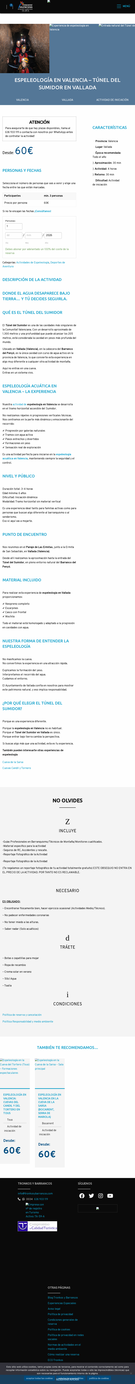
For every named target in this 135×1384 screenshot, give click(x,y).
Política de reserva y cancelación (21, 1015)
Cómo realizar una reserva (63, 1354)
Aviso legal (54, 1309)
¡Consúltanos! (43, 211)
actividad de (20, 404)
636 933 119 (41, 1199)
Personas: (10, 221)
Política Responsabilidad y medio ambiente (27, 1021)
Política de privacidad (60, 1314)
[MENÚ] (117, 6)
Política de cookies (59, 1329)
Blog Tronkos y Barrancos (63, 1297)
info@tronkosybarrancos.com (35, 1193)
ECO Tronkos (55, 1360)
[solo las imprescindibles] (131, 1373)
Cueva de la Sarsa (12, 762)
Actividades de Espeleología (32, 262)
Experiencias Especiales (62, 1303)
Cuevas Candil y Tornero (16, 768)
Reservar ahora (67, 1379)
